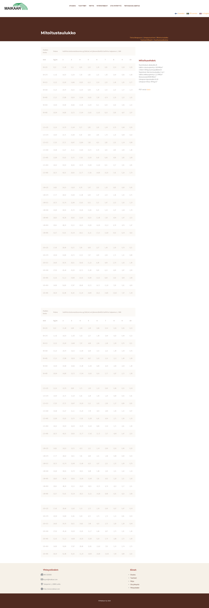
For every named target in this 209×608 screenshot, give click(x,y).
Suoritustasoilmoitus (161, 40)
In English (205, 13)
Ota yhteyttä (134, 584)
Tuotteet (133, 578)
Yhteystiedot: (50, 570)
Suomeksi (181, 13)
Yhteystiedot (134, 588)
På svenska (193, 13)
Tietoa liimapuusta (136, 38)
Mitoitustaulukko (162, 38)
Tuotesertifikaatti (146, 40)
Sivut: (133, 570)
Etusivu (133, 575)
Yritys (132, 581)
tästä (148, 89)
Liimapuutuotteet (149, 38)
